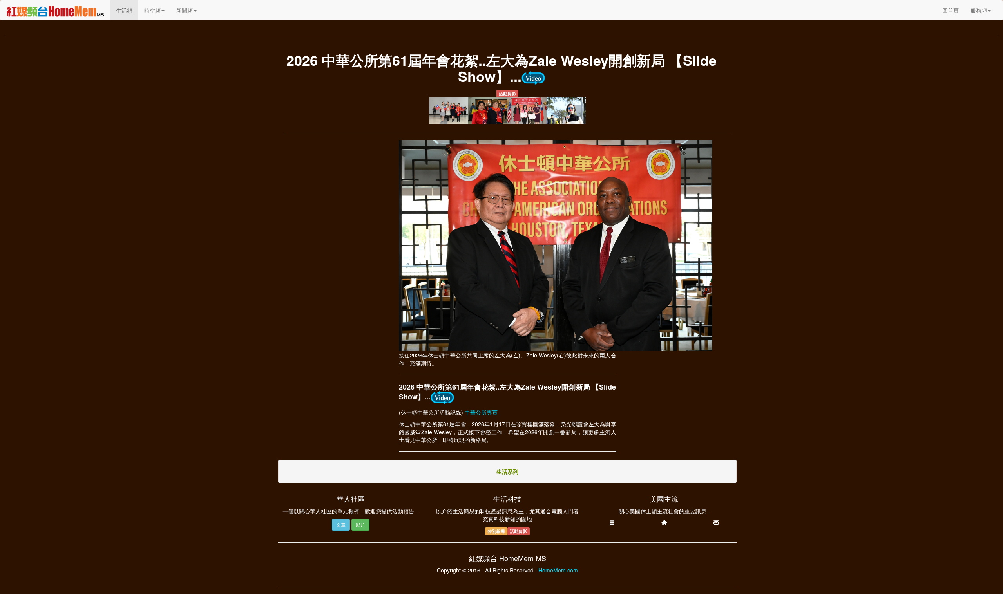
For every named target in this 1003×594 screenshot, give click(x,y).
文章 (341, 524)
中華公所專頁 (481, 412)
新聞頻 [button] (184, 10)
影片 (360, 524)
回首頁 (950, 10)
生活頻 (127, 10)
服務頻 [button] (978, 10)
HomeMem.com (558, 570)
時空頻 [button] (152, 10)
